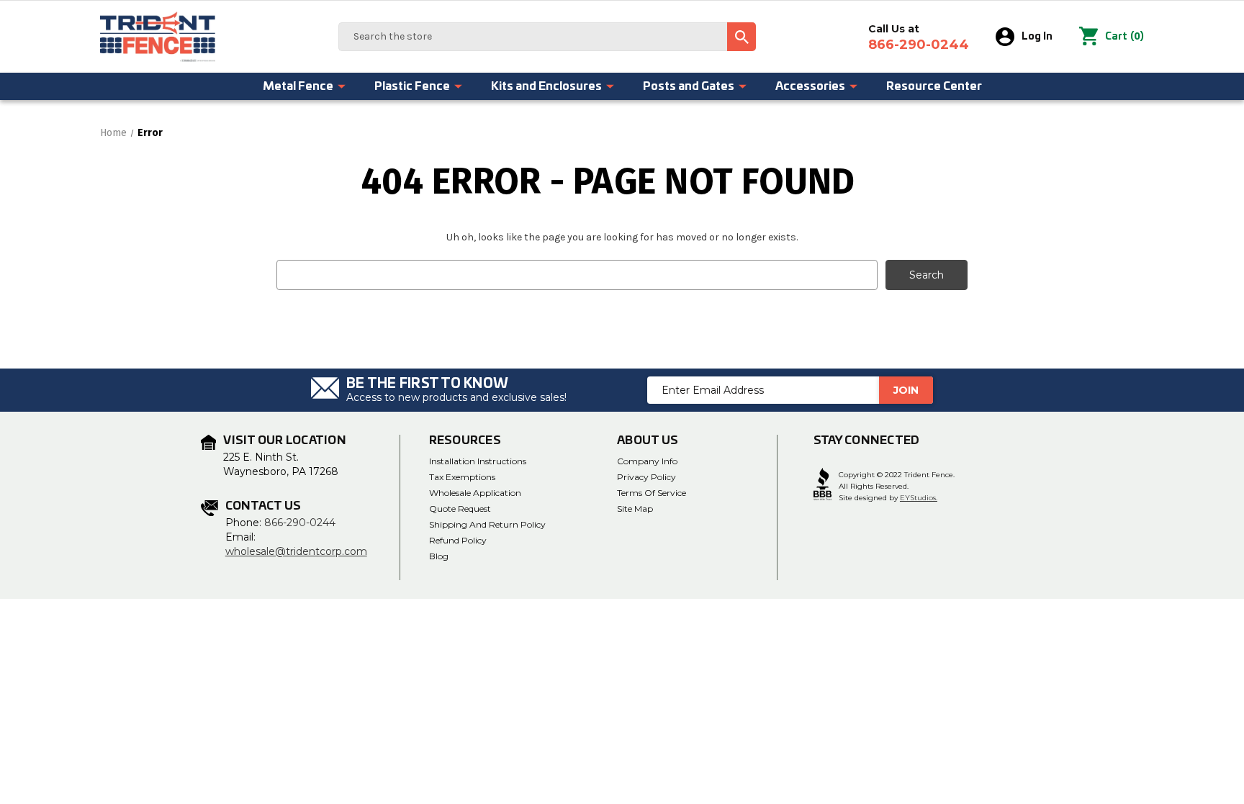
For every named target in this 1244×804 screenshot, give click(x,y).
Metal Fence (298, 86)
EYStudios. (918, 497)
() (1124, 36)
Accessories (810, 86)
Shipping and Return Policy (487, 524)
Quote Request (460, 508)
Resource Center (934, 86)
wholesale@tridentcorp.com (296, 551)
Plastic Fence (412, 86)
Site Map (635, 508)
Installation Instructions (477, 461)
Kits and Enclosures (546, 86)
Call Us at (918, 37)
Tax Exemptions (462, 476)
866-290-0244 (299, 522)
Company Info (647, 461)
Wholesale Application (475, 492)
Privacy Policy (646, 476)
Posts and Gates (688, 86)
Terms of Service (651, 492)
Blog (439, 556)
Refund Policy (458, 540)
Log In (1037, 37)
